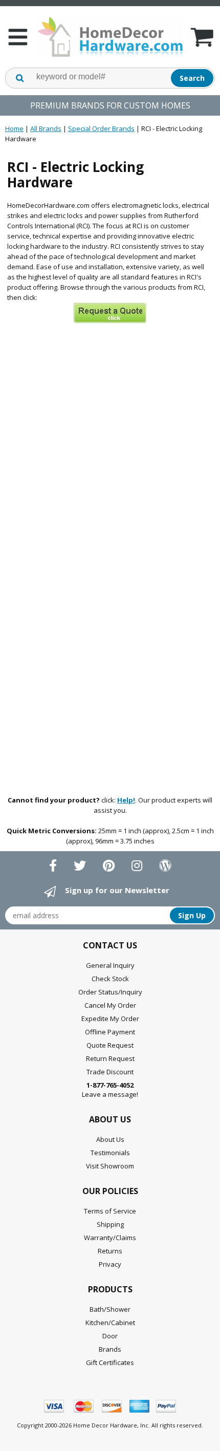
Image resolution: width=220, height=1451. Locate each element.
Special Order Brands (101, 128)
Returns (110, 1250)
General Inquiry (110, 965)
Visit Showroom (110, 1166)
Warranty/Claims (110, 1237)
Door (110, 1335)
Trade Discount (110, 1071)
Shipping (110, 1224)
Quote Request (110, 1045)
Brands (110, 1349)
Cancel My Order (110, 1005)
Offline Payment (110, 1031)
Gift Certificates (110, 1362)
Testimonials (110, 1152)
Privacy (110, 1264)
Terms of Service (110, 1211)
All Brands (45, 128)
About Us (110, 1139)
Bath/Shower (110, 1309)
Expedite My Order (110, 1018)
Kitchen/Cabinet (110, 1322)
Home (14, 128)
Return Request (110, 1058)
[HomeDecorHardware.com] (110, 36)
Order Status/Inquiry (110, 992)
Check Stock (110, 978)
